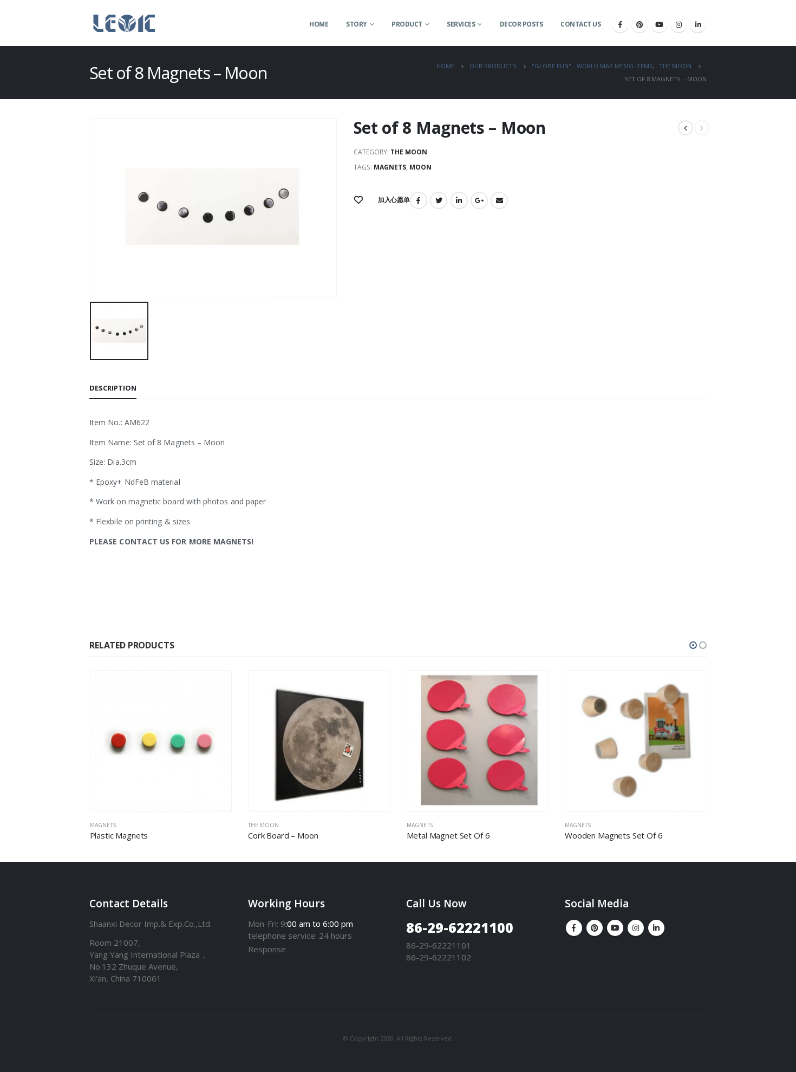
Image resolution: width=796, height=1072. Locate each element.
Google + (479, 200)
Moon (420, 167)
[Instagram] (678, 24)
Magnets (390, 167)
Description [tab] (112, 388)
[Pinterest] (639, 24)
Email (499, 200)
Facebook (418, 200)
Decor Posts (521, 24)
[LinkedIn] (698, 24)
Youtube (615, 928)
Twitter (438, 200)
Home (318, 24)
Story (356, 24)
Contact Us (580, 24)
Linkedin (656, 928)
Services (461, 24)
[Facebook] (620, 24)
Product (407, 24)
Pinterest (594, 928)
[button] (693, 645)
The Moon (408, 152)
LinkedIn (459, 200)
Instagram (636, 928)
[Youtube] (659, 24)
